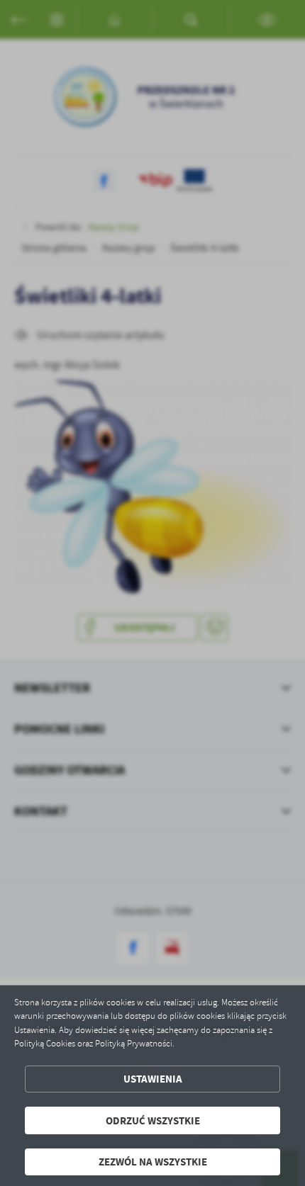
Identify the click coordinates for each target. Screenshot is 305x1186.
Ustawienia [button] (152, 1078)
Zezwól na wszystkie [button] (153, 1161)
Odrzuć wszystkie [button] (153, 1120)
